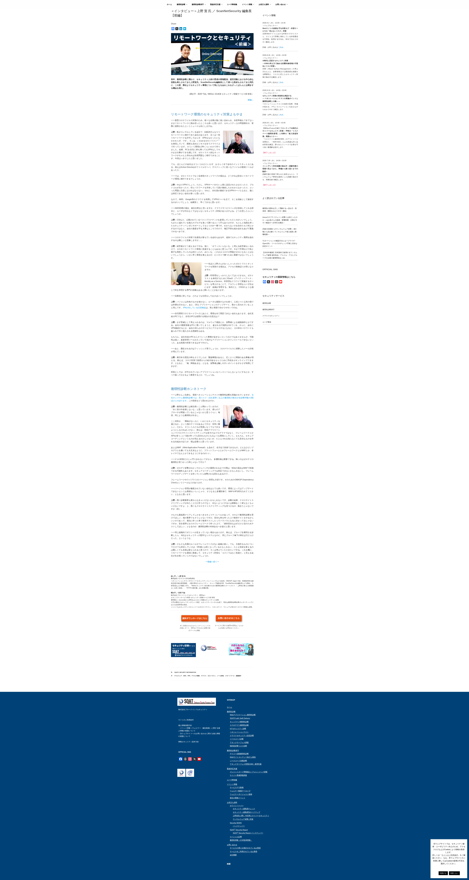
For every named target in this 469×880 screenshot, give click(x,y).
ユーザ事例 (266, 322)
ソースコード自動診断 (238, 761)
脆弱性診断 (181, 4)
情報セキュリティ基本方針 (188, 742)
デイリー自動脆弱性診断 (239, 754)
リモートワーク (229, 675)
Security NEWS (236, 823)
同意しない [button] (454, 873)
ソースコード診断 (237, 739)
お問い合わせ (280, 4)
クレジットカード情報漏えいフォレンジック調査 (248, 772)
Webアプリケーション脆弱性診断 (243, 715)
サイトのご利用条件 (186, 720)
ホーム (169, 4)
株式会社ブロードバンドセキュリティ (192, 709)
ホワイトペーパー (237, 806)
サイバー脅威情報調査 (238, 775)
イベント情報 (247, 4)
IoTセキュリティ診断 (238, 729)
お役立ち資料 (264, 4)
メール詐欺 (220, 675)
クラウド (203, 675)
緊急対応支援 (215, 4)
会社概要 (233, 855)
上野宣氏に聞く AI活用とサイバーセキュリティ (251, 816)
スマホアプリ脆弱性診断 (239, 725)
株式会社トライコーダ (179, 578)
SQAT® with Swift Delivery (240, 718)
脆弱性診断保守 (198, 4)
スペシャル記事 (236, 837)
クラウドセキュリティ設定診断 (242, 735)
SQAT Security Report (239, 830)
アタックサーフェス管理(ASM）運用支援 (245, 764)
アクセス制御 (196, 675)
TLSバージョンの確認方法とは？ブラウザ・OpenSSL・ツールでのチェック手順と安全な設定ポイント (279, 243)
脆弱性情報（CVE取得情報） (241, 840)
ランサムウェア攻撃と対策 (243, 819)
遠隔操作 (238, 675)
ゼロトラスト (212, 675)
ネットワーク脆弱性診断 (239, 722)
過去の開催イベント (237, 798)
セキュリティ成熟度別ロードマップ (246, 812)
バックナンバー (239, 826)
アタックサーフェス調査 (239, 742)
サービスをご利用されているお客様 (243, 851)
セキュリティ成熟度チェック (244, 809)
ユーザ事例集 (232, 4)
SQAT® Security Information (185, 672)
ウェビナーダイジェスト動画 (241, 794)
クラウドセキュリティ (271, 316)
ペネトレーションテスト (239, 732)
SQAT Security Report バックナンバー (248, 833)
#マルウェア (178, 675)
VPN (188, 675)
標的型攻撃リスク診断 (238, 746)
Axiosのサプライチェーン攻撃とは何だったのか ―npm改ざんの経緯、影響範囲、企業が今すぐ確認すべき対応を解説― (279, 220)
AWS (184, 675)
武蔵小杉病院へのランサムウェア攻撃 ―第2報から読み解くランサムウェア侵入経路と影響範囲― (279, 231)
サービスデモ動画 (237, 787)
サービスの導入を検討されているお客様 (245, 848)
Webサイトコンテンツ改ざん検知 (243, 757)
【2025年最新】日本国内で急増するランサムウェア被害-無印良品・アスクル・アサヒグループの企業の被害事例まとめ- (279, 255)
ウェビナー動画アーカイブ (240, 791)
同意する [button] (443, 873)
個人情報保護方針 (185, 725)
